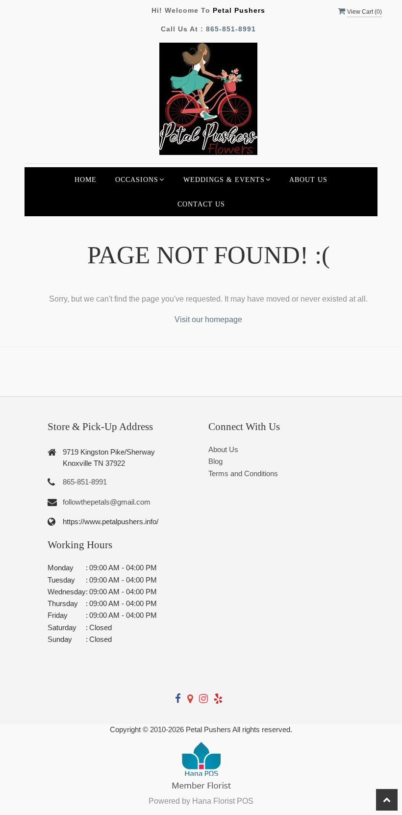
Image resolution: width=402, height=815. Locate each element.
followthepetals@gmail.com (107, 502)
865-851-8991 (231, 29)
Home (86, 179)
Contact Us (201, 204)
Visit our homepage (208, 319)
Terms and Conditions (243, 473)
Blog (215, 461)
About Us (308, 179)
